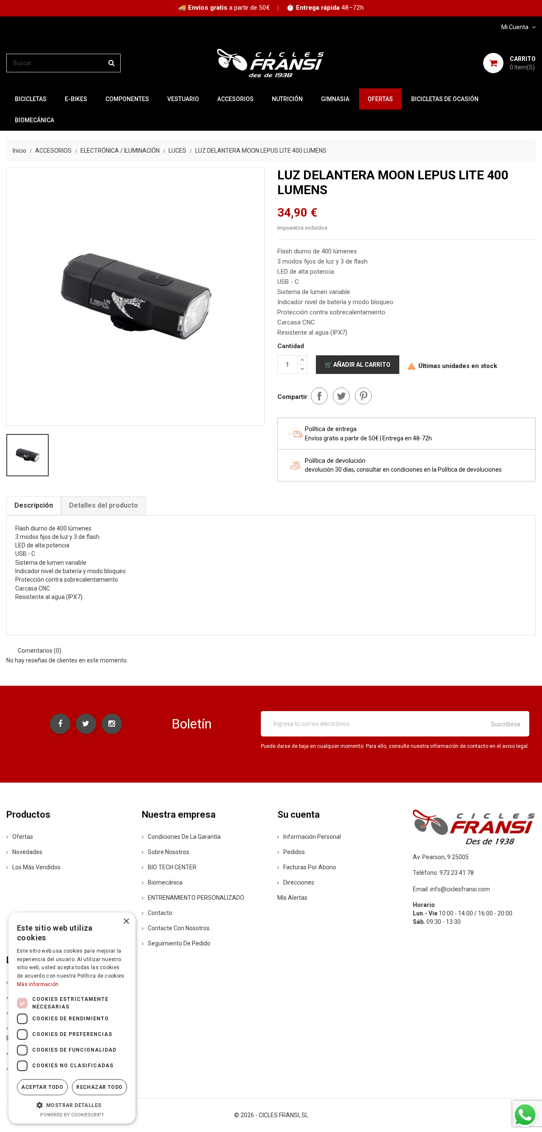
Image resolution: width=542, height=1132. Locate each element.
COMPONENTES (127, 99)
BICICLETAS (31, 99)
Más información (38, 984)
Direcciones (298, 882)
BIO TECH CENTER (172, 867)
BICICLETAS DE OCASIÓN (444, 99)
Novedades (27, 852)
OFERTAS (380, 99)
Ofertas (22, 836)
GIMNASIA (335, 99)
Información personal (312, 836)
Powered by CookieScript (72, 1115)
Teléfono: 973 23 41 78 (443, 872)
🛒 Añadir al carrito (357, 364)
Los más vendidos (36, 867)
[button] (72, 1105)
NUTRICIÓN (287, 99)
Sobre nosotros (168, 852)
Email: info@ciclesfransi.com (451, 889)
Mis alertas (292, 897)
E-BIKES (76, 99)
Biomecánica (34, 120)
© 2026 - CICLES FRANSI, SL (271, 1115)
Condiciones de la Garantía (184, 836)
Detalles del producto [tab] (103, 505)
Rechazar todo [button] (99, 1087)
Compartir (319, 395)
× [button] (126, 921)
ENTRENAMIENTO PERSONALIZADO (196, 897)
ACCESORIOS (235, 99)
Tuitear (341, 395)
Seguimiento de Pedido (179, 943)
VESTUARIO (183, 99)
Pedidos (294, 852)
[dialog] (72, 1018)
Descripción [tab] (33, 505)
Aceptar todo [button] (42, 1087)
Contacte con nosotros (179, 928)
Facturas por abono (309, 867)
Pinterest (363, 395)
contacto (160, 912)
